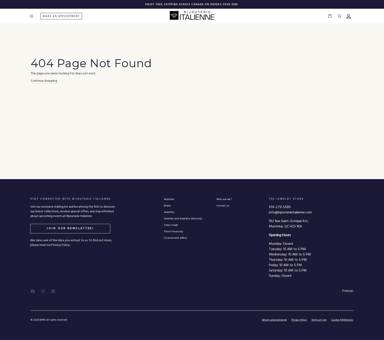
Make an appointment (61, 16)
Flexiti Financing (173, 231)
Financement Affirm (175, 238)
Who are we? (224, 199)
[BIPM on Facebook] (33, 291)
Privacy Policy (299, 320)
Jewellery (169, 212)
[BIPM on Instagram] (43, 291)
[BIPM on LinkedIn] (53, 291)
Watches (169, 199)
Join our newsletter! (70, 228)
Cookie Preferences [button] (342, 320)
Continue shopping (44, 81)
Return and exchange (274, 320)
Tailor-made (171, 225)
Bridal (167, 206)
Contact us (222, 206)
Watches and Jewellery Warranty (183, 219)
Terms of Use (319, 320)
